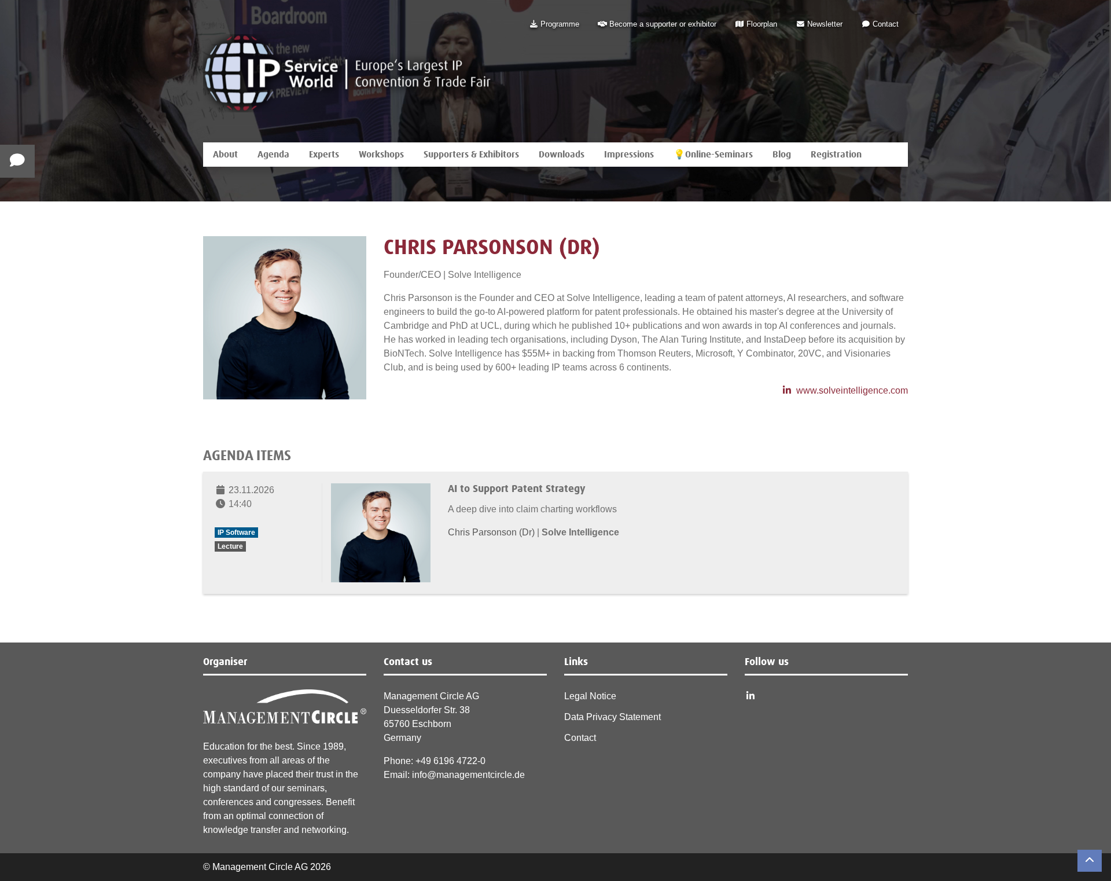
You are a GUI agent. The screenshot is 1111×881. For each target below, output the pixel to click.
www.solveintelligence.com (852, 390)
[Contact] (17, 161)
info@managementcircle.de (468, 775)
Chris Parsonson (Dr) (492, 532)
